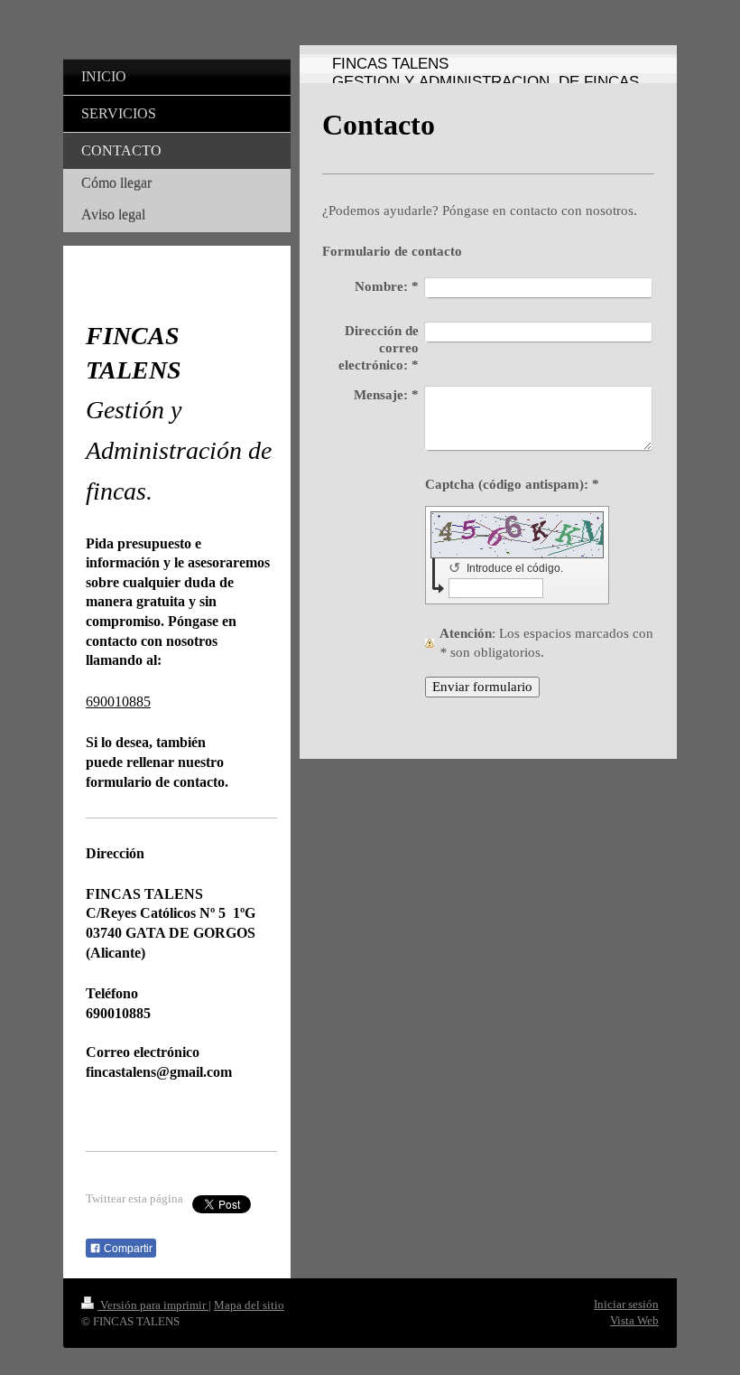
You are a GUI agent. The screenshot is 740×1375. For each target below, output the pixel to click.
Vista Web (634, 1320)
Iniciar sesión (626, 1304)
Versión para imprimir (152, 1305)
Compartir (127, 1248)
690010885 (118, 701)
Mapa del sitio (249, 1305)
